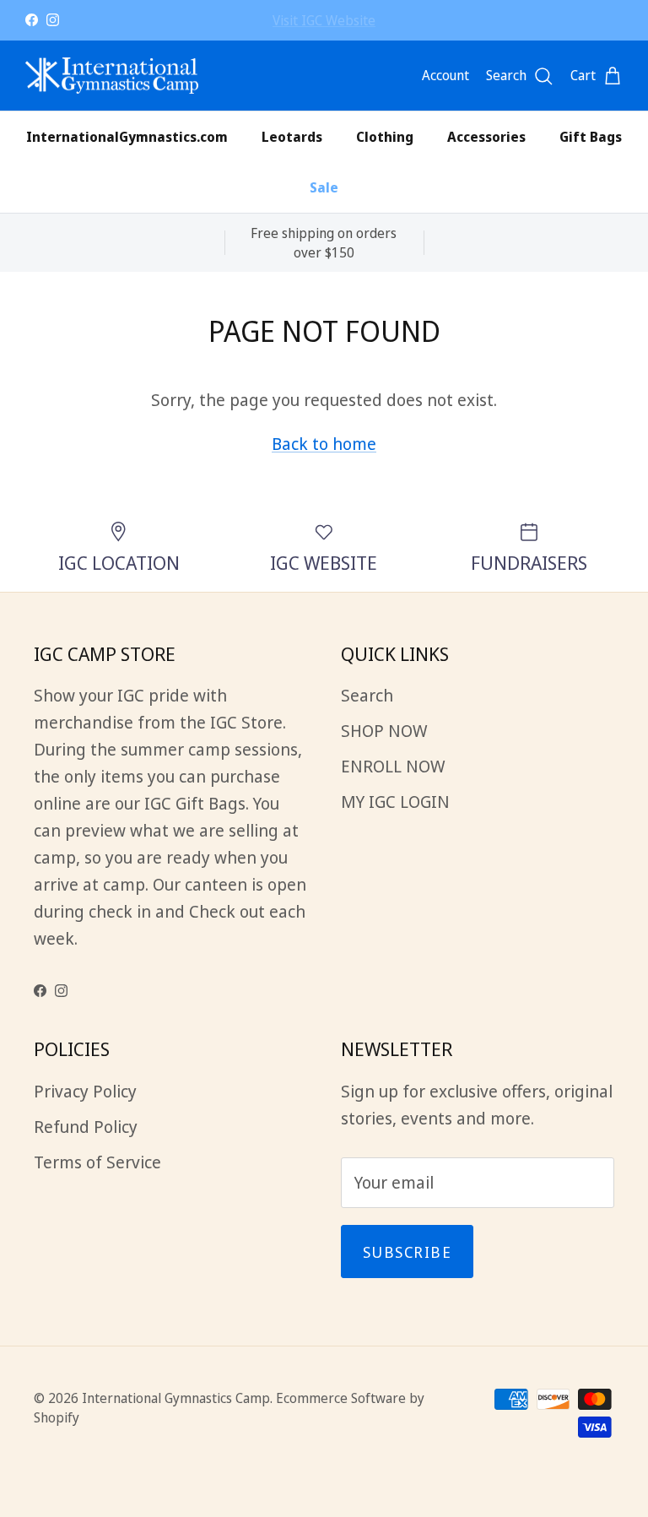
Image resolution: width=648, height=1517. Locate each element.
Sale (324, 187)
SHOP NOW (384, 730)
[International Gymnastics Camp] (111, 76)
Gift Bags (590, 136)
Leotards (292, 136)
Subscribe (407, 1252)
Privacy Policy (85, 1091)
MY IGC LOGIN (395, 801)
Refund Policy (86, 1126)
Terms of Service (97, 1162)
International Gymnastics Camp (176, 1398)
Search (367, 695)
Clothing (384, 136)
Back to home (324, 443)
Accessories (486, 136)
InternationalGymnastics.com (127, 136)
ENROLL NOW (324, 27)
